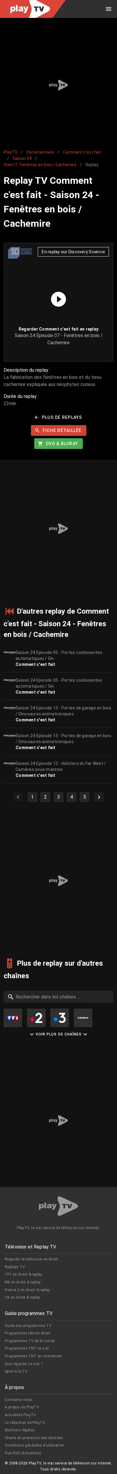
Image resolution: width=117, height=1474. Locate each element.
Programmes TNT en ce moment (33, 1356)
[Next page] (99, 797)
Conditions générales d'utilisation (34, 1445)
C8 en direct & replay (22, 1297)
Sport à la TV (16, 1371)
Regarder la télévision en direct (31, 1259)
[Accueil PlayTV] (58, 1207)
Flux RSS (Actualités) (23, 1453)
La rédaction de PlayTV (25, 1423)
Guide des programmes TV (28, 1326)
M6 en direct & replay (22, 1282)
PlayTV (10, 152)
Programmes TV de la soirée (30, 1341)
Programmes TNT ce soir (27, 1348)
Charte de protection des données (34, 1438)
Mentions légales (19, 1430)
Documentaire (40, 152)
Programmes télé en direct (27, 1333)
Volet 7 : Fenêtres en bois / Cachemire (40, 164)
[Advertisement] (58, 85)
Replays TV (15, 1267)
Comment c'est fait (82, 152)
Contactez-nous (19, 1400)
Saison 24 (22, 158)
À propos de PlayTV (22, 1407)
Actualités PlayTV (20, 1415)
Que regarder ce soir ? (24, 1364)
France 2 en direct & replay (27, 1290)
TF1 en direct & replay (23, 1274)
